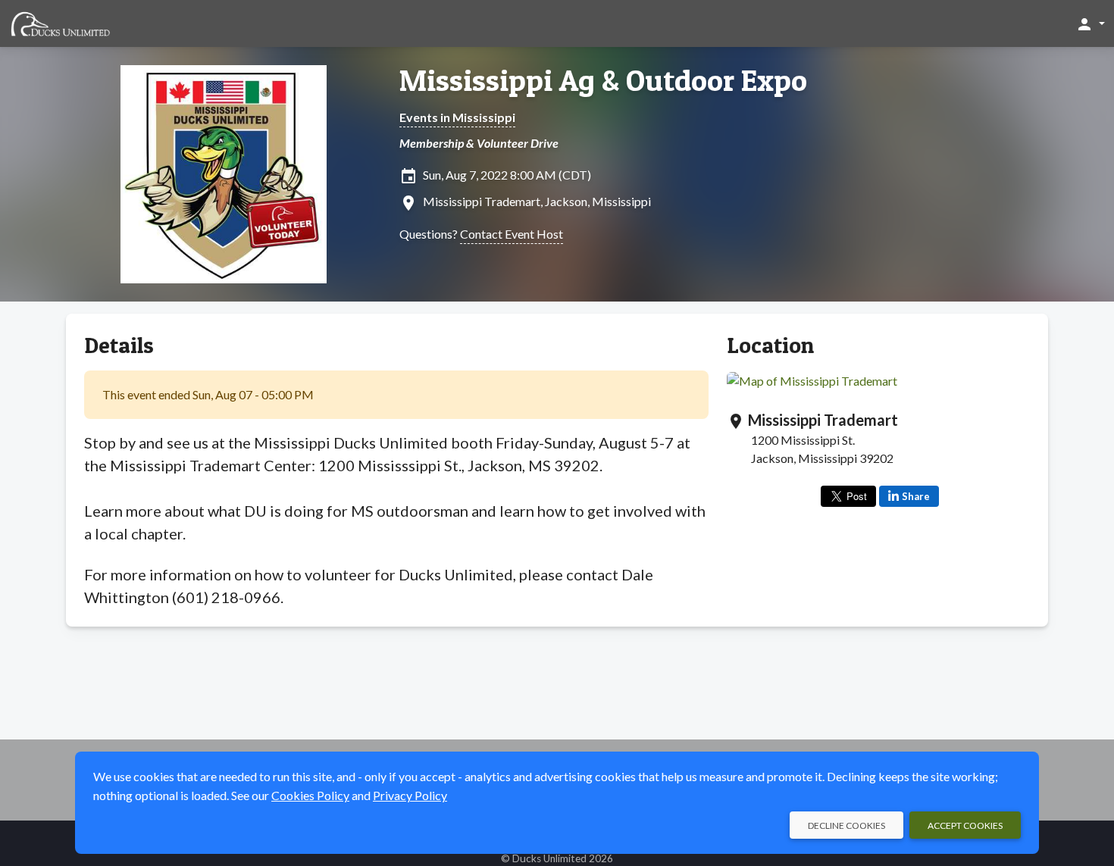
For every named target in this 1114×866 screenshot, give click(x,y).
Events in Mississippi (457, 117)
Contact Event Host (511, 234)
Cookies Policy (310, 795)
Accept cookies (965, 825)
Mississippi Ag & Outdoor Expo (603, 80)
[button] (1090, 23)
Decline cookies (846, 825)
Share (916, 496)
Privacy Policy (410, 795)
